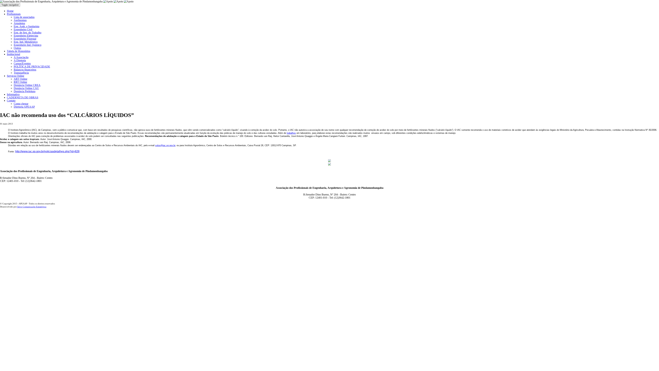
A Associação (21, 57)
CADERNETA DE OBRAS (22, 97)
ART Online (20, 78)
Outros (17, 48)
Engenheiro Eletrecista (26, 35)
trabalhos (291, 133)
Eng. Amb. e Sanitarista (26, 26)
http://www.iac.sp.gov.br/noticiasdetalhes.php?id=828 (47, 151)
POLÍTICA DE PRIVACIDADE (32, 66)
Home (10, 10)
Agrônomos (20, 20)
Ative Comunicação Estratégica (31, 206)
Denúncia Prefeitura (24, 91)
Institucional (13, 54)
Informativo (13, 94)
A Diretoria (20, 60)
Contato (11, 100)
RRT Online (20, 82)
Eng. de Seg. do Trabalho (27, 32)
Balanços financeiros (25, 69)
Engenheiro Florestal (25, 38)
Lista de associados (24, 17)
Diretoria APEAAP (24, 106)
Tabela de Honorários (18, 51)
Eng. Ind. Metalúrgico (26, 41)
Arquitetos (19, 23)
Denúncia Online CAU (26, 88)
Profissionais (14, 14)
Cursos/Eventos (22, 63)
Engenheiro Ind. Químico (27, 44)
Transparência (21, 72)
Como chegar (21, 103)
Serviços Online (15, 75)
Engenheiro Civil (23, 29)
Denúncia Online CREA (27, 85)
